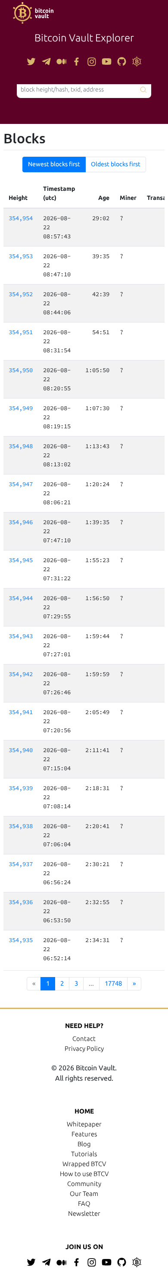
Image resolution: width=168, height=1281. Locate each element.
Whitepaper (84, 1124)
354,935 (21, 940)
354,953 (21, 256)
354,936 (21, 902)
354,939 (21, 788)
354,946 (21, 522)
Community (84, 1183)
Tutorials (84, 1154)
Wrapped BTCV (84, 1163)
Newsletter (84, 1213)
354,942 (21, 674)
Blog (84, 1144)
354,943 (21, 636)
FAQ (84, 1203)
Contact (84, 1038)
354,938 (21, 826)
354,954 (21, 218)
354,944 (21, 598)
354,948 (21, 446)
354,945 (21, 560)
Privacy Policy (84, 1048)
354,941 (21, 712)
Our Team (84, 1193)
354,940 (21, 750)
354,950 (21, 370)
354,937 (21, 864)
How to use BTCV (84, 1173)
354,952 (21, 294)
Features (84, 1134)
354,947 (21, 484)
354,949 (21, 408)
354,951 (21, 332)
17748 (113, 983)
